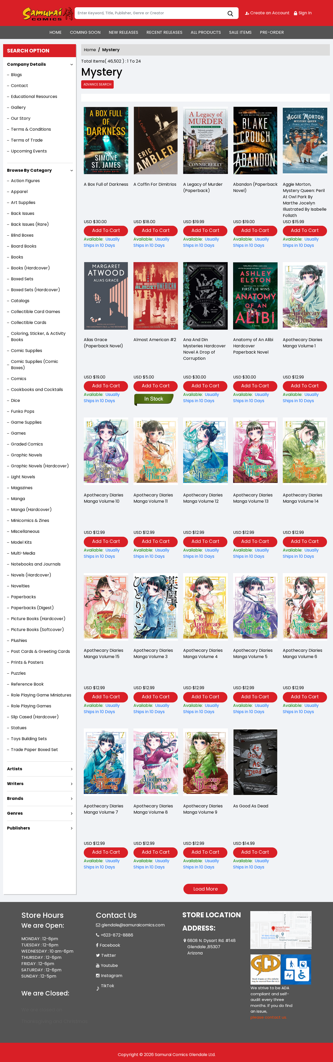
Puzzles (18, 673)
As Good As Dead (250, 806)
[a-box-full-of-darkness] (106, 142)
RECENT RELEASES (164, 32)
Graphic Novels (26, 455)
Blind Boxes (22, 235)
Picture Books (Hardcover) (38, 619)
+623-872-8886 (117, 935)
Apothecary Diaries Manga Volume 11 (153, 498)
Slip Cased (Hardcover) (35, 717)
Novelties (20, 586)
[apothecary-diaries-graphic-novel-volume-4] (205, 608)
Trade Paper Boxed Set (34, 750)
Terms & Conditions (31, 129)
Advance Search (97, 84)
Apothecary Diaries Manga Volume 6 (302, 653)
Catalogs (20, 301)
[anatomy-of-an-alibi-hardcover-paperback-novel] (255, 297)
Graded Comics (27, 444)
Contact (19, 86)
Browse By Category (29, 170)
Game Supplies (26, 422)
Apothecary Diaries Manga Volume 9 (203, 809)
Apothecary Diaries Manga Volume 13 (253, 498)
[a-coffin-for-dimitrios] (155, 142)
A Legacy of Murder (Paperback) (203, 187)
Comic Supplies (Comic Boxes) (34, 365)
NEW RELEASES (123, 32)
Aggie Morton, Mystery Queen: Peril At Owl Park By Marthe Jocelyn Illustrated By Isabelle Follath (304, 199)
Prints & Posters (27, 662)
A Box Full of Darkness (106, 184)
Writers (15, 784)
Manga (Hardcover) (31, 510)
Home (90, 50)
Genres (15, 813)
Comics (18, 379)
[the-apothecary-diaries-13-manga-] (255, 452)
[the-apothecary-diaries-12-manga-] (205, 452)
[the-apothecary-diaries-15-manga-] (106, 608)
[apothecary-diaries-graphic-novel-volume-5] (255, 608)
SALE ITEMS (240, 32)
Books (17, 257)
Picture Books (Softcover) (37, 630)
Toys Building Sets (29, 739)
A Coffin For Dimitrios (154, 184)
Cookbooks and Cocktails (37, 390)
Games (18, 433)
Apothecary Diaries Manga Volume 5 (253, 653)
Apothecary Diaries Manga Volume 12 (203, 498)
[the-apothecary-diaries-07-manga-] (106, 763)
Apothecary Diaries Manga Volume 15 (103, 653)
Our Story (20, 118)
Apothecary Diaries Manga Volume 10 (103, 498)
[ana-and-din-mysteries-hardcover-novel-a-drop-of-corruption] (205, 297)
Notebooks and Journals (36, 564)
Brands (15, 798)
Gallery (18, 107)
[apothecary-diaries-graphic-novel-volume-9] (205, 763)
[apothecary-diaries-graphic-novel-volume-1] (305, 297)
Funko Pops (22, 411)
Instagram (111, 976)
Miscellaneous (25, 531)
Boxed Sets (22, 279)
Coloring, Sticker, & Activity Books (38, 336)
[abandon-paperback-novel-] (255, 142)
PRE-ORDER (272, 32)
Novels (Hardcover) (31, 575)
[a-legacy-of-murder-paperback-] (205, 142)
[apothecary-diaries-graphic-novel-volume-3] (155, 608)
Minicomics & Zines (30, 520)
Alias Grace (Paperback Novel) (103, 343)
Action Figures (25, 181)
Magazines (22, 488)
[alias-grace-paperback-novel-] (106, 297)
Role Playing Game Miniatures (41, 695)
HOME (55, 32)
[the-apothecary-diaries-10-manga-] (106, 452)
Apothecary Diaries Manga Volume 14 (302, 498)
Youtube (109, 965)
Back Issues (22, 213)
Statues (19, 728)
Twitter (108, 955)
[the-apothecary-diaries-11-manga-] (155, 452)
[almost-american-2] (155, 297)
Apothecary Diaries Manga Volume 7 (103, 809)
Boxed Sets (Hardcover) (35, 290)
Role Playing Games (31, 706)
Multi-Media (23, 553)
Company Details (26, 64)
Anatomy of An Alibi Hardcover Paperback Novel (253, 346)
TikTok (107, 986)
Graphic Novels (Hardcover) (40, 466)
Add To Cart (106, 230)
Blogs (16, 75)
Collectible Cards (28, 323)
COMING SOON (85, 32)
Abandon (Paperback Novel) (255, 187)
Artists (14, 769)
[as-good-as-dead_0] (255, 763)
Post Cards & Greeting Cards (40, 651)
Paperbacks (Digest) (32, 608)
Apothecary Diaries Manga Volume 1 (302, 343)
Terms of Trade (27, 140)
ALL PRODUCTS (206, 32)
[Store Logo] (47, 13)
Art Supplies (23, 202)
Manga (18, 499)
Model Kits (21, 542)
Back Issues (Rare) (30, 224)
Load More (206, 889)
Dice (15, 400)
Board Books (23, 246)
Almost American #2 (154, 340)
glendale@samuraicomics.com (133, 925)
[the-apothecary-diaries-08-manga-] (155, 763)
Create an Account (269, 13)
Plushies (19, 640)
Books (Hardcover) (30, 268)
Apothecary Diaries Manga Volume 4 (203, 653)
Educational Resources (34, 96)
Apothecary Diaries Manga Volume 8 (153, 809)
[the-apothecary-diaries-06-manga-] (305, 608)
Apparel (19, 192)
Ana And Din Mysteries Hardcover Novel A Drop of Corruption (204, 349)
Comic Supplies (26, 351)
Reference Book (27, 684)
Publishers (18, 828)
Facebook (110, 945)
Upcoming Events (29, 151)
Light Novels (23, 477)
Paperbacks (23, 597)
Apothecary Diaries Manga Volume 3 (153, 653)
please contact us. (269, 1017)
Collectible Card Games (35, 312)
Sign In (305, 13)
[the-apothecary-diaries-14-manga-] (305, 452)
